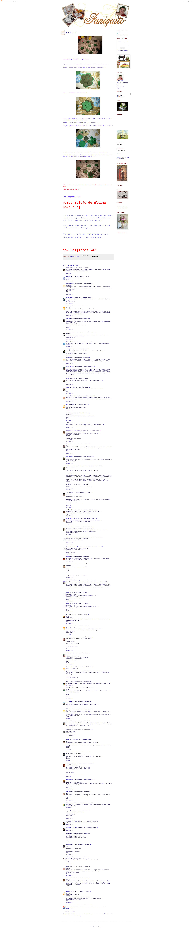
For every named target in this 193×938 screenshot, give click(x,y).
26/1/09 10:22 (69, 303)
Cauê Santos (69, 492)
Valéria (68, 318)
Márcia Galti (69, 739)
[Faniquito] (117, 33)
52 (97, 827)
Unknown (68, 305)
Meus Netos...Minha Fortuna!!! (73, 466)
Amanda (67, 267)
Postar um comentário (70, 911)
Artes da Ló (69, 802)
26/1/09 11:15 (69, 329)
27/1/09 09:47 (69, 634)
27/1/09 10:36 (69, 650)
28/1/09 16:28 (69, 841)
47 (94, 779)
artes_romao (69, 729)
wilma (67, 349)
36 (89, 653)
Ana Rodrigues (69, 456)
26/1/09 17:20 (69, 489)
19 (89, 443)
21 (101, 466)
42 (89, 721)
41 (92, 708)
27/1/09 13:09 (69, 679)
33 (88, 614)
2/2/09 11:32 (69, 908)
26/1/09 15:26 (69, 420)
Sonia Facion (69, 637)
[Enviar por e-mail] (83, 255)
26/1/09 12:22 (69, 339)
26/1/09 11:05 (69, 315)
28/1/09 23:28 (69, 888)
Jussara (68, 752)
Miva (67, 614)
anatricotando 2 (70, 395)
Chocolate (68, 701)
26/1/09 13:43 (69, 376)
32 (89, 603)
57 (88, 877)
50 (89, 810)
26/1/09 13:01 (69, 346)
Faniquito (72, 256)
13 (89, 387)
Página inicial (88, 913)
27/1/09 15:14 (69, 698)
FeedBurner (125, 50)
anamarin (68, 276)
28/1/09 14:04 (69, 818)
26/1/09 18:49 (69, 554)
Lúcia (67, 856)
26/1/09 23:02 (69, 601)
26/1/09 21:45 (69, 589)
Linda (67, 877)
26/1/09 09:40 (69, 294)
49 (92, 802)
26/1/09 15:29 (69, 427)
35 (92, 637)
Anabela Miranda (70, 283)
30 (95, 580)
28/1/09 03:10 (69, 800)
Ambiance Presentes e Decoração (74, 536)
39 (93, 687)
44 (92, 739)
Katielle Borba (70, 687)
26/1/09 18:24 (69, 534)
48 (90, 791)
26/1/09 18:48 (69, 544)
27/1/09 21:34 (69, 776)
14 (94, 395)
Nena (67, 404)
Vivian (67, 378)
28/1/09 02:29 (69, 789)
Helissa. (68, 891)
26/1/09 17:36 (69, 507)
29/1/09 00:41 (69, 902)
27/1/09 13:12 (69, 685)
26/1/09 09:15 (69, 281)
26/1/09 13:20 (69, 355)
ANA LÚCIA (68, 791)
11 (94, 366)
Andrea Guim (69, 708)
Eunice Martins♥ (70, 366)
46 (93, 763)
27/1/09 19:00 (69, 727)
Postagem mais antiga (108, 913)
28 (89, 556)
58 (90, 891)
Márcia (67, 653)
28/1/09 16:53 (69, 854)
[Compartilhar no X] (85, 255)
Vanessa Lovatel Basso (71, 821)
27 (102, 546)
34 (89, 625)
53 (89, 833)
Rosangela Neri (70, 763)
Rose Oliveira (69, 527)
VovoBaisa (68, 844)
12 (89, 378)
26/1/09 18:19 (69, 515)
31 (89, 592)
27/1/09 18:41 (69, 718)
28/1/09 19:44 (69, 875)
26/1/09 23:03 (69, 612)
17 (89, 422)
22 (92, 492)
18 (100, 430)
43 (92, 729)
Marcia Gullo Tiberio (71, 509)
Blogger (100, 926)
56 (89, 866)
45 (89, 752)
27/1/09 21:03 (69, 760)
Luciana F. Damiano (71, 332)
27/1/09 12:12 (69, 664)
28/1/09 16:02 (69, 824)
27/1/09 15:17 (69, 706)
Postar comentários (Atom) (74, 916)
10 (89, 357)
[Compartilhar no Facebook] (87, 255)
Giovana (68, 443)
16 (89, 413)
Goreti (67, 866)
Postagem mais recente (68, 913)
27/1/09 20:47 (69, 749)
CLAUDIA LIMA (69, 297)
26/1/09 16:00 (69, 441)
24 (96, 518)
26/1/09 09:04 (69, 273)
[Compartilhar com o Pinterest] (88, 255)
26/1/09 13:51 (69, 384)
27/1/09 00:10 (69, 623)
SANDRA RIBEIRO (70, 564)
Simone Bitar (69, 666)
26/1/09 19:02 (69, 561)
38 (90, 681)
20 (93, 456)
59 (91, 905)
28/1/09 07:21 (69, 807)
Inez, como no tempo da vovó (73, 430)
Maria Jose (68, 905)
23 (96, 509)
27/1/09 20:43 (69, 737)
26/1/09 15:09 (69, 410)
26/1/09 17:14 (69, 463)
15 (88, 404)
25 (93, 527)
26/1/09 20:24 (69, 577)
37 (92, 666)
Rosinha (68, 556)
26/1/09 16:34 (69, 453)
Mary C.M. (68, 681)
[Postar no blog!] (84, 255)
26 (102, 536)
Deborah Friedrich (70, 580)
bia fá (67, 592)
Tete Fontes (69, 341)
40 (90, 701)
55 (88, 856)
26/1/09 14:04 (69, 401)
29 (93, 564)
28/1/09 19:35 (69, 864)
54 (90, 844)
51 (97, 821)
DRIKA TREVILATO (70, 779)
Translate (122, 96)
